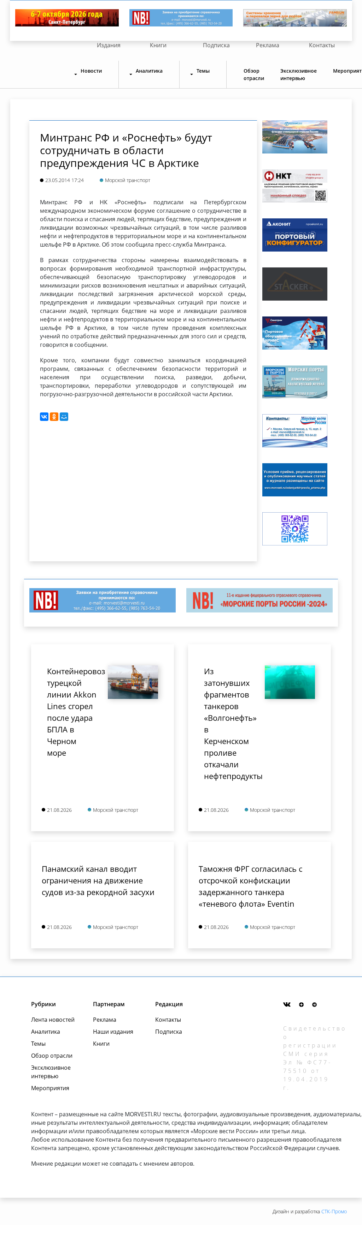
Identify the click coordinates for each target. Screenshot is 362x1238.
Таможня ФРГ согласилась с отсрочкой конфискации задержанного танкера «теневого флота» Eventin (250, 886)
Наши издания (113, 1031)
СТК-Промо (334, 1211)
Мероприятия (50, 1088)
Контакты (322, 45)
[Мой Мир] (64, 416)
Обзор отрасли (254, 74)
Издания (109, 45)
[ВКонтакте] (44, 416)
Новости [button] (91, 70)
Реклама (267, 45)
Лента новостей (53, 1019)
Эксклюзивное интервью (298, 74)
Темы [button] (203, 70)
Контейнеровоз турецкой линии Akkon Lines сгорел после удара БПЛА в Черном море (72, 712)
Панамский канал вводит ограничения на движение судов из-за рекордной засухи (98, 880)
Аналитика (45, 1031)
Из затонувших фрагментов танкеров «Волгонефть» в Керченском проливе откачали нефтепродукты (229, 723)
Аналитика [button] (149, 70)
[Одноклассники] (54, 416)
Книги (158, 45)
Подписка (216, 45)
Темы (38, 1043)
